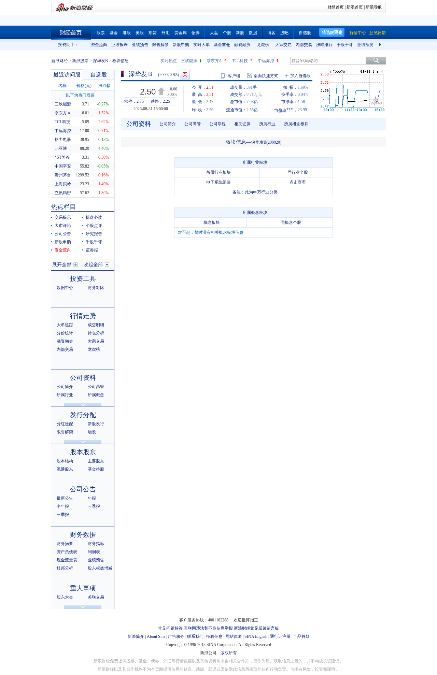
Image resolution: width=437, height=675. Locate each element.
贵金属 (180, 32)
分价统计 (65, 333)
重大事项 (83, 588)
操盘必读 (94, 217)
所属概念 (96, 394)
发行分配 (83, 414)
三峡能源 (189, 60)
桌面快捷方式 (266, 75)
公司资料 (83, 377)
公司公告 (63, 233)
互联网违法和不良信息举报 (208, 628)
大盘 (214, 32)
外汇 (165, 32)
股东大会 (65, 597)
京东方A (214, 60)
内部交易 (304, 44)
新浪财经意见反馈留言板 (256, 628)
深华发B (100, 60)
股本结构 (65, 461)
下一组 (381, 44)
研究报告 (94, 233)
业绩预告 (140, 44)
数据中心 (65, 287)
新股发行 (96, 423)
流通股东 (65, 469)
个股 (227, 32)
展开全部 (61, 264)
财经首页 (335, 7)
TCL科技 (240, 60)
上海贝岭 (63, 184)
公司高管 (96, 386)
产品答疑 (301, 636)
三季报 (63, 514)
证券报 (92, 250)
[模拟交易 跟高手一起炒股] (185, 75)
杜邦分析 (65, 568)
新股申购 (181, 44)
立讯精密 (63, 192)
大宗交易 (283, 44)
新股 (240, 32)
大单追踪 (65, 324)
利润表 (94, 551)
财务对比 (96, 287)
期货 (153, 32)
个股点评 (94, 225)
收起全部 (93, 264)
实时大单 (201, 44)
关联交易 (96, 597)
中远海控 (266, 60)
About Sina (156, 636)
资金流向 (99, 44)
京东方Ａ (63, 113)
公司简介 (65, 386)
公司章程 (217, 123)
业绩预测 (365, 44)
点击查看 (298, 182)
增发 (92, 432)
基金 (114, 32)
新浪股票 (80, 60)
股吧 (284, 32)
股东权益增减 (100, 568)
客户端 (234, 75)
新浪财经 (59, 60)
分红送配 (65, 423)
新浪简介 (136, 636)
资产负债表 (67, 551)
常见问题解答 (170, 628)
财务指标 (96, 543)
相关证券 (242, 123)
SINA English (255, 636)
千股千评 (345, 44)
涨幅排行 (324, 44)
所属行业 (65, 394)
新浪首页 (355, 7)
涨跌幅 (104, 85)
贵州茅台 (63, 175)
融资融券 (242, 44)
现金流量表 (67, 560)
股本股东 (83, 452)
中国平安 (63, 166)
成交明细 (96, 324)
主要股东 (96, 461)
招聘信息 (214, 636)
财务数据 (83, 534)
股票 (101, 32)
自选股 (305, 32)
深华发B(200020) (266, 142)
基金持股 (96, 469)
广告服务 (176, 636)
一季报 (94, 506)
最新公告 (65, 498)
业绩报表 (119, 44)
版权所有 (229, 652)
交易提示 (63, 217)
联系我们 (195, 636)
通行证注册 (280, 636)
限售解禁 (160, 44)
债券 (196, 32)
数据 (253, 32)
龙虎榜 (263, 44)
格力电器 (63, 139)
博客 (271, 32)
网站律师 (233, 636)
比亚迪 (61, 148)
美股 (140, 32)
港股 (127, 32)
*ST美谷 (62, 157)
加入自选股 (300, 75)
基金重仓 (222, 44)
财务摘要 (65, 543)
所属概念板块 (296, 123)
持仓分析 (96, 333)
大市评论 (63, 225)
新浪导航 (374, 7)
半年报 (63, 506)
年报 (92, 498)
